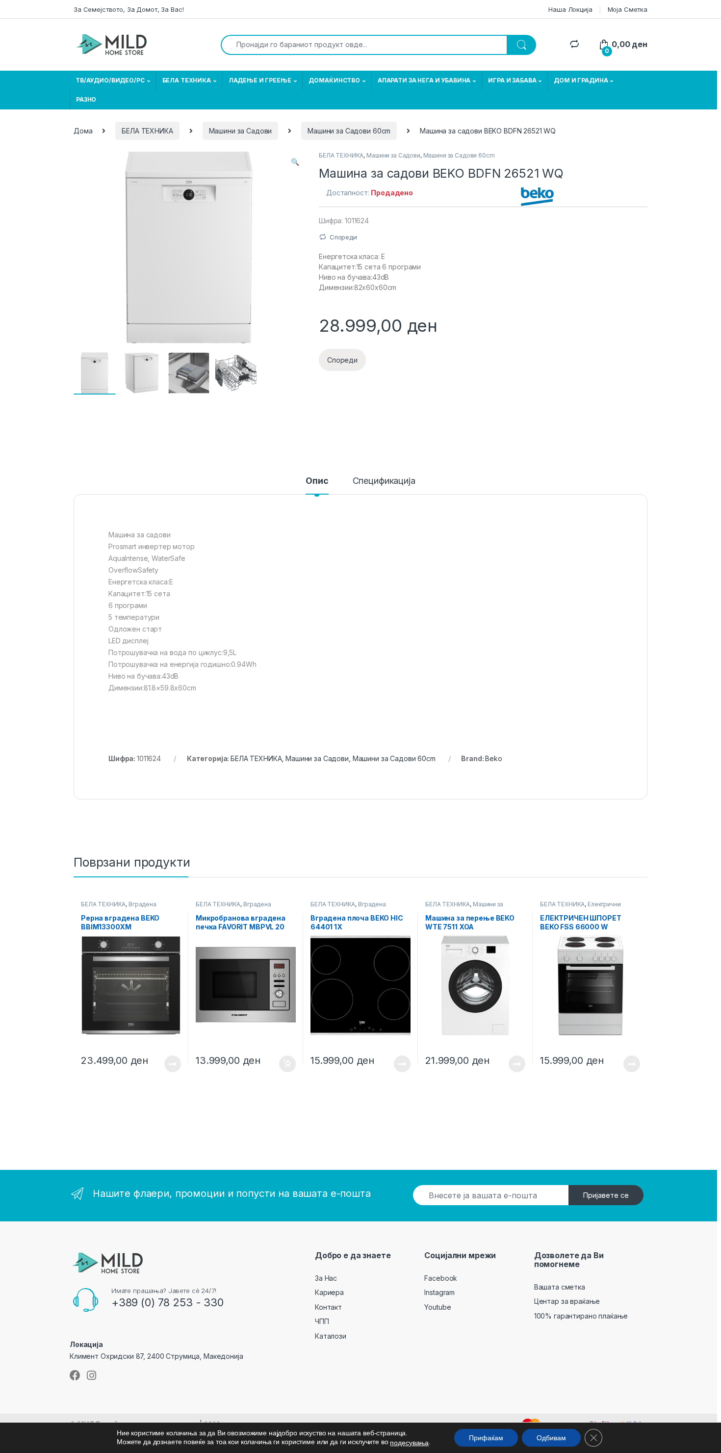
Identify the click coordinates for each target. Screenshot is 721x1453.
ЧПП (322, 1321)
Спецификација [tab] (384, 481)
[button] (295, 162)
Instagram (439, 1292)
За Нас (326, 1278)
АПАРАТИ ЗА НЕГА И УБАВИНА (424, 80)
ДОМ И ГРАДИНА (581, 80)
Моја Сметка (627, 9)
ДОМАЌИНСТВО (334, 80)
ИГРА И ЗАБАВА (512, 80)
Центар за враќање (567, 1301)
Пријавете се (606, 1195)
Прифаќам (486, 1438)
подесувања (409, 1443)
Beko (493, 758)
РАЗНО (86, 99)
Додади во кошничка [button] (280, 1064)
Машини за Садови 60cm (349, 131)
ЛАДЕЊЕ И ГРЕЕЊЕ (260, 80)
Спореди (343, 237)
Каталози (330, 1336)
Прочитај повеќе (166, 1064)
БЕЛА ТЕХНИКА (186, 80)
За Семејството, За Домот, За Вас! (128, 9)
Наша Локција (570, 9)
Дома (83, 131)
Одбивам (551, 1438)
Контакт (328, 1307)
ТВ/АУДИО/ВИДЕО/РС (110, 80)
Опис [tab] (317, 481)
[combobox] (364, 45)
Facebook (440, 1278)
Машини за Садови (240, 131)
